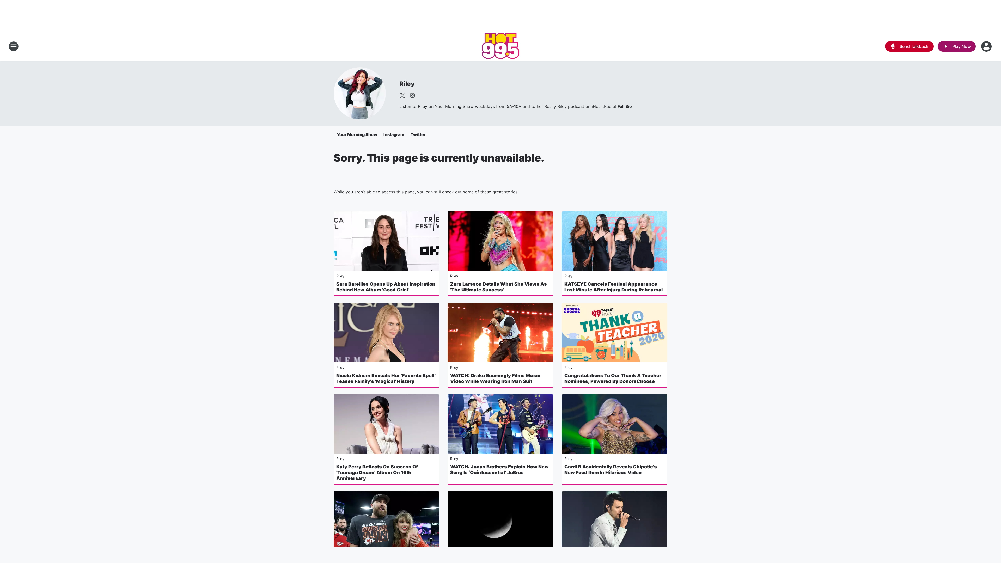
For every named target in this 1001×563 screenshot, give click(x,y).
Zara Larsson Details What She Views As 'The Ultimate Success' (498, 286)
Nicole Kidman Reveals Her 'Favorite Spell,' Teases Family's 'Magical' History (386, 378)
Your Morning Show (357, 134)
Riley (407, 84)
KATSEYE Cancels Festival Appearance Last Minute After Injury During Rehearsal (613, 286)
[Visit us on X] (402, 95)
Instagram (393, 134)
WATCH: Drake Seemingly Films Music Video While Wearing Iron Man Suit (495, 378)
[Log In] (987, 46)
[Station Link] (500, 46)
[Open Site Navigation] (13, 46)
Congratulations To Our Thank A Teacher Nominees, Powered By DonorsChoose (612, 378)
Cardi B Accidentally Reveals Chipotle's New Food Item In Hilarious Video (610, 469)
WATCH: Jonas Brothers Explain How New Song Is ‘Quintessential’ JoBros (499, 469)
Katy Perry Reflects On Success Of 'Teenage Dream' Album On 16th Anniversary (377, 472)
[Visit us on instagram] (412, 95)
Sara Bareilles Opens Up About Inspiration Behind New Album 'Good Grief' (385, 286)
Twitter (418, 134)
